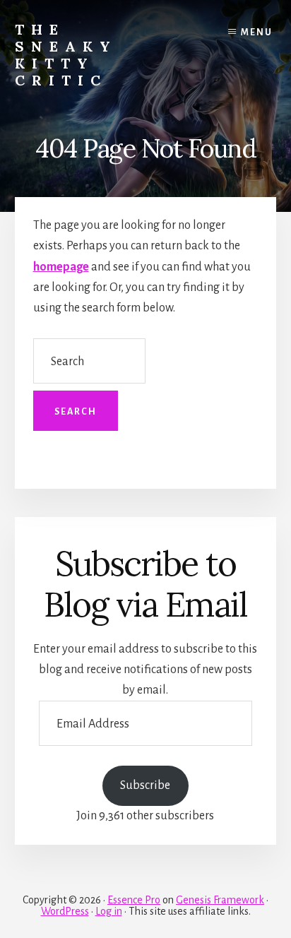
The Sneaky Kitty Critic (66, 54)
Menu (257, 32)
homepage (61, 267)
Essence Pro (133, 900)
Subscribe (145, 785)
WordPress (65, 911)
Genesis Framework (220, 900)
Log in (108, 911)
